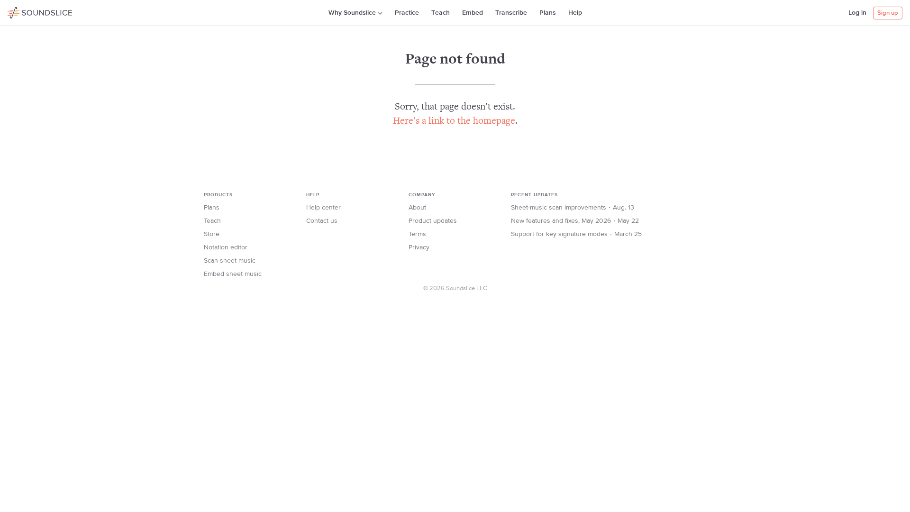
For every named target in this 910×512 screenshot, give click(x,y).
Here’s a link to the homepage (454, 122)
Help (575, 12)
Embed (472, 12)
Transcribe (511, 12)
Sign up (887, 13)
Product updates (433, 221)
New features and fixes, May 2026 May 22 (575, 221)
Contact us (321, 221)
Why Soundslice (352, 12)
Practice (407, 12)
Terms (417, 234)
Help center (323, 207)
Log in (857, 12)
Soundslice (26, 11)
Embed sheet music (233, 274)
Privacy (419, 247)
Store (211, 234)
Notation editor (225, 247)
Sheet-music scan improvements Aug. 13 (572, 207)
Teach (440, 12)
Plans (547, 12)
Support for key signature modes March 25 (576, 234)
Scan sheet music (229, 260)
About (417, 207)
